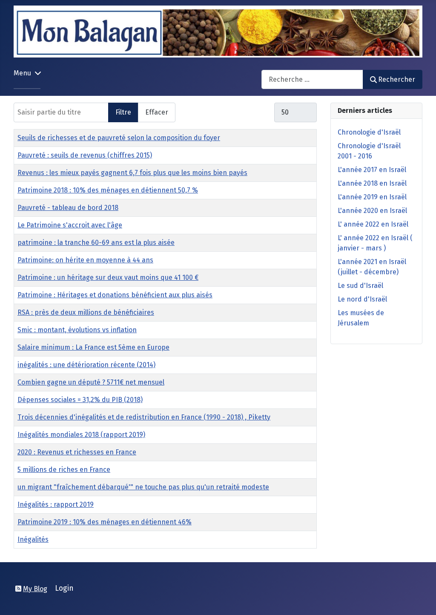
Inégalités (33, 539)
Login (64, 588)
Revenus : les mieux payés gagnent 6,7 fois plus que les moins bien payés (132, 173)
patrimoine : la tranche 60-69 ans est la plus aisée (96, 243)
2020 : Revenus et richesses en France (76, 452)
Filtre (123, 112)
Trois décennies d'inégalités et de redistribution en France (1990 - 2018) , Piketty (143, 417)
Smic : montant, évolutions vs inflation (77, 330)
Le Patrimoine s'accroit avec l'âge (69, 225)
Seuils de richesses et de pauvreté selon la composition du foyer (118, 138)
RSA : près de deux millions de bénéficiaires (85, 312)
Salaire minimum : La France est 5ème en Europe (93, 347)
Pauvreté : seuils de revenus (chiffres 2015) (84, 155)
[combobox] (312, 79)
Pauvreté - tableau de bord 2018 (67, 208)
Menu (22, 73)
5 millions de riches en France (63, 470)
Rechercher (396, 79)
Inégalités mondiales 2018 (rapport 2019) (81, 435)
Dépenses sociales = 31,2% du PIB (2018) (80, 400)
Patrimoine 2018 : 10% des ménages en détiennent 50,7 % (107, 190)
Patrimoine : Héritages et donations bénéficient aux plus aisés (114, 295)
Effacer (156, 112)
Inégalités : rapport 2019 (55, 504)
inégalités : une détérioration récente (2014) (86, 365)
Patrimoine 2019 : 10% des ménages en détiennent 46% (104, 522)
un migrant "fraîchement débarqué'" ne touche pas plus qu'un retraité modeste (143, 487)
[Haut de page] (421, 599)
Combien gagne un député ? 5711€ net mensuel (90, 382)
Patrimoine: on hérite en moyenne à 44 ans (85, 260)
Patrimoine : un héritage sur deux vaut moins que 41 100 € (107, 277)
